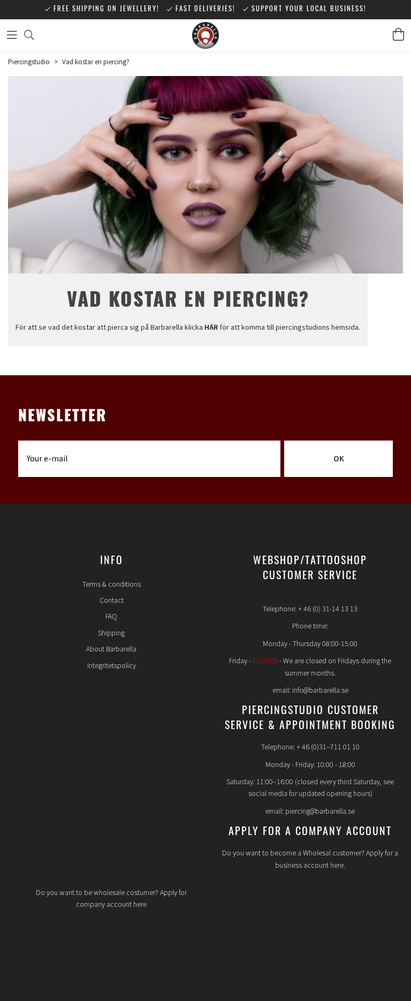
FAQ (111, 616)
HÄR (211, 327)
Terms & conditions (111, 584)
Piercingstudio (29, 62)
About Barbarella (111, 649)
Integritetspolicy (111, 666)
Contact (112, 600)
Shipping (111, 633)
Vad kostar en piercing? (96, 62)
